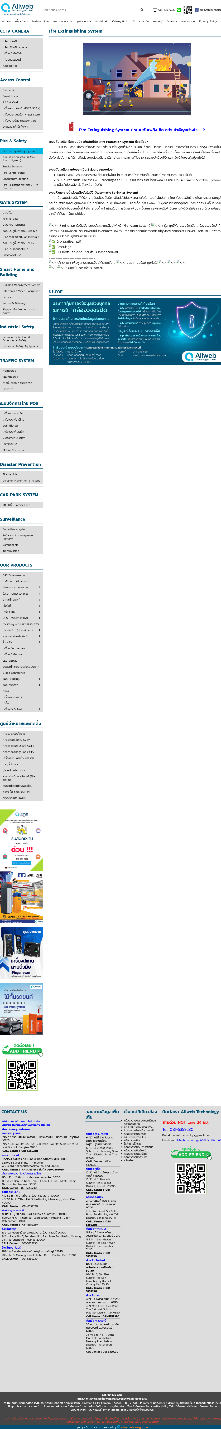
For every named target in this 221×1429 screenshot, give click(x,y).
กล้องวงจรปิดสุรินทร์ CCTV (18, 752)
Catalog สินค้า (120, 21)
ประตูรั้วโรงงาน (11, 764)
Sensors (7, 297)
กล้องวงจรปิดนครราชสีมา (138, 1147)
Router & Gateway (14, 303)
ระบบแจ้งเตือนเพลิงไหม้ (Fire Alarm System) (19, 158)
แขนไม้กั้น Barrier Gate (16, 505)
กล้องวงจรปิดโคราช (14, 734)
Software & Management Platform (18, 537)
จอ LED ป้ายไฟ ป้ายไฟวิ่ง (138, 1127)
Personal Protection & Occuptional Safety (16, 338)
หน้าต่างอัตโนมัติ (12, 255)
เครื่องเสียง (9, 612)
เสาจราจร (8, 389)
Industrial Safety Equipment (20, 346)
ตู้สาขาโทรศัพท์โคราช (14, 770)
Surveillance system (15, 529)
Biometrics (9, 90)
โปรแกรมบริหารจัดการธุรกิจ (139, 1130)
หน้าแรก (6, 21)
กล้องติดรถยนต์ (12, 59)
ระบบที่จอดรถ (10, 685)
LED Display (10, 660)
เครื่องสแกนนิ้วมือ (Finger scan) (21, 114)
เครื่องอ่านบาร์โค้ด (13, 413)
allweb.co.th (131, 1160)
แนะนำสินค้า (101, 21)
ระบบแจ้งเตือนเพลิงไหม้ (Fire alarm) (19, 778)
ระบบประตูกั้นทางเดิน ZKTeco (19, 243)
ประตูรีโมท (8, 212)
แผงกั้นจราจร (10, 377)
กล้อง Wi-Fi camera (15, 47)
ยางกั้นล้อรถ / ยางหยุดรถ (17, 383)
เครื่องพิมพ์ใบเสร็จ (13, 432)
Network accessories (15, 587)
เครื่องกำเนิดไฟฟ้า (13, 709)
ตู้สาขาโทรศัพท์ (11, 600)
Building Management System (21, 285)
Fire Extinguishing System (19, 151)
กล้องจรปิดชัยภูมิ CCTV (16, 740)
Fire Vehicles (11, 474)
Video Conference (14, 673)
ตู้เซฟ (6, 691)
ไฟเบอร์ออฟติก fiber (136, 1137)
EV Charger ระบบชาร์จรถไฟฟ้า (21, 624)
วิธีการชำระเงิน (141, 21)
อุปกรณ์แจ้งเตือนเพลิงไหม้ (17, 786)
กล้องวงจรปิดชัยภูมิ (135, 1150)
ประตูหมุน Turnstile (14, 224)
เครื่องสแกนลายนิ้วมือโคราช (18, 758)
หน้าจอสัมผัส (10, 444)
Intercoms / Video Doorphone (21, 291)
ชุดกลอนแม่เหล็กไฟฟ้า (15, 126)
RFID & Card (10, 102)
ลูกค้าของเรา (83, 21)
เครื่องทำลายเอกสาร (14, 648)
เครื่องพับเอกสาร (12, 697)
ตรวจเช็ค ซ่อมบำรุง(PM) (16, 792)
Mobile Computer (13, 450)
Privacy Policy (208, 21)
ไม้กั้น (6, 703)
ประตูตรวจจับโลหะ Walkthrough (21, 237)
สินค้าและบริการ (40, 21)
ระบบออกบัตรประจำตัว (15, 636)
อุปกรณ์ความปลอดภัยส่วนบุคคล (21, 667)
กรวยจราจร (9, 371)
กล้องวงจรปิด (10, 41)
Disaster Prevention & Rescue (21, 480)
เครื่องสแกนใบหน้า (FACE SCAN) (21, 108)
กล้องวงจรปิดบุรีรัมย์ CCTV (18, 746)
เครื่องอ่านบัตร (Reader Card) (20, 120)
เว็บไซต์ (7, 606)
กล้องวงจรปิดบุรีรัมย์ (135, 1154)
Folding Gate (10, 218)
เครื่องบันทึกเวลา (12, 654)
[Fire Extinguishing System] (17, 15)
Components (10, 545)
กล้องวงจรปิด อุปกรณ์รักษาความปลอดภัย (140, 1122)
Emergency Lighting (15, 179)
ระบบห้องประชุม (11, 679)
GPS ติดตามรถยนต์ (14, 575)
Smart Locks (10, 96)
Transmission (11, 551)
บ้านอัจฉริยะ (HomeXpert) (18, 630)
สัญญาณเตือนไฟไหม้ (14, 798)
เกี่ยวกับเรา (21, 21)
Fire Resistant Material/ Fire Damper (20, 186)
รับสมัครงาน (188, 21)
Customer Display (14, 438)
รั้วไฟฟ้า (7, 642)
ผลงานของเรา (61, 21)
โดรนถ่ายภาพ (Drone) (15, 593)
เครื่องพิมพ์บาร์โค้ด (13, 419)
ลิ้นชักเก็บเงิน (10, 426)
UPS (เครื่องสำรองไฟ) (15, 618)
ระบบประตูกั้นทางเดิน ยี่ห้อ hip (20, 231)
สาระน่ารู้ (157, 21)
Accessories (10, 66)
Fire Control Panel (14, 173)
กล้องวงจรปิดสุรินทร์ (135, 1157)
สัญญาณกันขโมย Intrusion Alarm (19, 311)
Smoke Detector (13, 166)
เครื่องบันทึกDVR (12, 53)
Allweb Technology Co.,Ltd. (135, 1427)
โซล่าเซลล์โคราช (132, 1144)
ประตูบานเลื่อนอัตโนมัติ (15, 249)
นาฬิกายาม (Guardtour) (16, 581)
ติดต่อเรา (172, 21)
